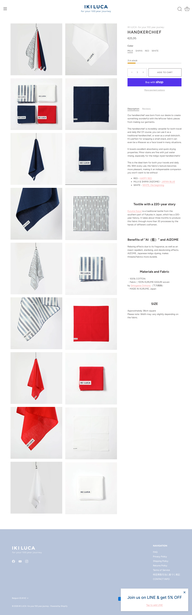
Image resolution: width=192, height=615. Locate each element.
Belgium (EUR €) (19, 598)
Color (130, 45)
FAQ (155, 552)
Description (133, 108)
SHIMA (138, 50)
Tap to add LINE (154, 605)
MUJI (130, 50)
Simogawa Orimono (141, 285)
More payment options (154, 90)
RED (147, 50)
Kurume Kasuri (135, 211)
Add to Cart (165, 72)
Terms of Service (161, 570)
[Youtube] (20, 561)
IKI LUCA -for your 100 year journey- (146, 27)
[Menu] (5, 8)
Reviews (146, 108)
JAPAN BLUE (168, 181)
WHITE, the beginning (153, 185)
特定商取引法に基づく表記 (166, 574)
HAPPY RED (146, 178)
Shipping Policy (160, 561)
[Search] (179, 9)
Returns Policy (160, 565)
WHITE (155, 50)
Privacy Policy (160, 556)
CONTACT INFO (161, 579)
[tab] (135, 109)
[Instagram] (26, 561)
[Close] (184, 592)
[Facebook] (13, 561)
